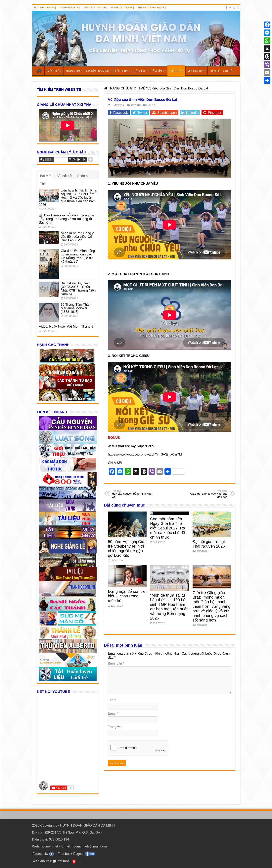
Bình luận (116, 663)
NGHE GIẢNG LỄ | (70, 7)
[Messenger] (267, 33)
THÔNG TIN (73, 71)
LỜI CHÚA (121, 71)
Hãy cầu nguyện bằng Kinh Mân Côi (132, 494)
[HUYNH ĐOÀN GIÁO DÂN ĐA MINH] (136, 38)
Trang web (115, 727)
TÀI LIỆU (139, 71)
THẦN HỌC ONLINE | (95, 7)
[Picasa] (234, 7)
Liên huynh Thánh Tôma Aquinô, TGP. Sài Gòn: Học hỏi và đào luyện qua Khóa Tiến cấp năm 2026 (67, 198)
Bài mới (46, 176)
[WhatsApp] (267, 41)
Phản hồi (83, 176)
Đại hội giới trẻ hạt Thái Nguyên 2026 (209, 543)
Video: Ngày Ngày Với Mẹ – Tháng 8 (66, 326)
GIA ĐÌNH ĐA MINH (97, 71)
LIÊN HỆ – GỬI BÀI (221, 71)
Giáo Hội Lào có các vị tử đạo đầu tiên (208, 494)
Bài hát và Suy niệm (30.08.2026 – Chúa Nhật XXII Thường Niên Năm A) (78, 288)
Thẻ (43, 184)
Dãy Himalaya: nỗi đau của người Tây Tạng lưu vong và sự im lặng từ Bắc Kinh (66, 218)
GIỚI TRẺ (175, 71)
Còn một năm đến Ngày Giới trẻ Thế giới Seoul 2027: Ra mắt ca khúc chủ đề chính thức (167, 528)
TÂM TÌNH (157, 71)
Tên (112, 700)
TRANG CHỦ (39, 70)
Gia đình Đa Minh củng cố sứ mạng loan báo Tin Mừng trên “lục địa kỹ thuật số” (78, 256)
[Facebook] (226, 7)
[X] (267, 49)
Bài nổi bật (64, 176)
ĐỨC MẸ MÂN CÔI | (45, 7)
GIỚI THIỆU (54, 71)
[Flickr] (230, 7)
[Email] (267, 73)
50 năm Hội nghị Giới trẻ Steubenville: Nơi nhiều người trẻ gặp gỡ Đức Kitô (126, 548)
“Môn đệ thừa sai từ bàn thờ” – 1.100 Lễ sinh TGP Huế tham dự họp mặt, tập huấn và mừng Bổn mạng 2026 (169, 606)
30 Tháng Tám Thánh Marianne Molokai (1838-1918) (76, 308)
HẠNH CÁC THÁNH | (122, 7)
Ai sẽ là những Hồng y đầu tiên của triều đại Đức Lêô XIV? (77, 236)
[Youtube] (238, 7)
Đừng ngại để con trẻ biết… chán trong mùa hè (126, 596)
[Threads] (267, 57)
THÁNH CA (149, 105)
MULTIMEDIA (196, 71)
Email (113, 713)
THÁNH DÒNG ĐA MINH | (152, 7)
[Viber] (267, 65)
